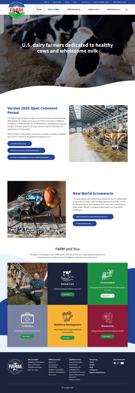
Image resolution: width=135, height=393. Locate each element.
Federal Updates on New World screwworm (92, 217)
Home (39, 9)
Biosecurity (52, 375)
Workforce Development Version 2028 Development (30, 157)
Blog (75, 2)
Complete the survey (18, 144)
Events (46, 2)
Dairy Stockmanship (75, 362)
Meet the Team (33, 370)
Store (67, 2)
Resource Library (74, 380)
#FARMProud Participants (36, 362)
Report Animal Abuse (101, 2)
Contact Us (85, 2)
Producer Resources (83, 223)
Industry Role (93, 9)
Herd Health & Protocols (77, 372)
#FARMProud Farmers (35, 367)
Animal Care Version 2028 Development (25, 150)
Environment (73, 365)
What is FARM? (54, 9)
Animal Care (52, 362)
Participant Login (119, 2)
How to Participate (34, 365)
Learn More (66, 294)
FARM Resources (113, 9)
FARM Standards (74, 9)
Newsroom (57, 2)
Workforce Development (57, 372)
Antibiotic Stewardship (56, 370)
